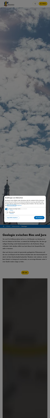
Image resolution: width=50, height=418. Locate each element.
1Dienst (11, 210)
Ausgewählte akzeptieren (12, 217)
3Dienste (11, 213)
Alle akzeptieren (39, 217)
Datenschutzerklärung (11, 205)
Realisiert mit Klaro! (41, 220)
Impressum (19, 205)
